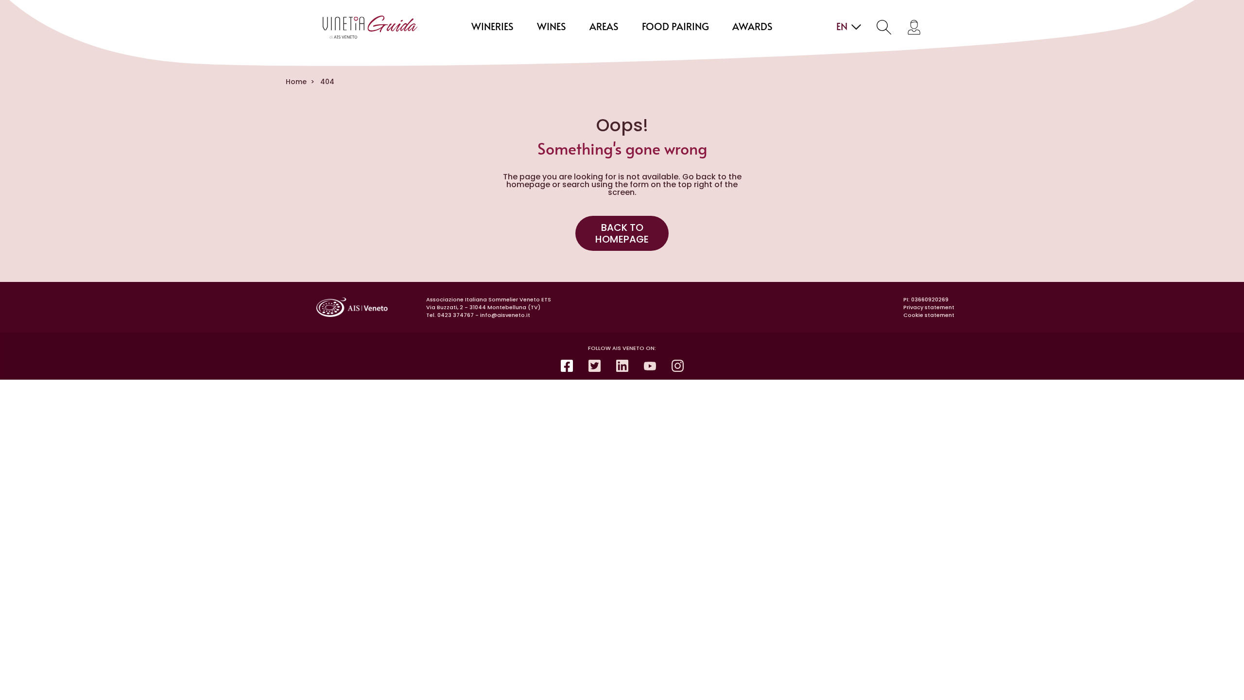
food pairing (675, 27)
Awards (752, 27)
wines (551, 27)
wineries (492, 27)
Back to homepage (622, 233)
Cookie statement (928, 315)
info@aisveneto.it (505, 315)
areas (604, 27)
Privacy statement (928, 307)
